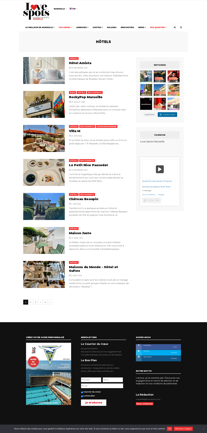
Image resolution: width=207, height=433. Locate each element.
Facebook (160, 346)
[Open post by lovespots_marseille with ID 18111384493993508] (174, 104)
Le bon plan (89, 396)
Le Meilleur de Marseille (39, 27)
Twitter (160, 351)
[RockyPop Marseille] (44, 104)
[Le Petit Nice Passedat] (44, 172)
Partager (161, 195)
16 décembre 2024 (79, 170)
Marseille (59, 9)
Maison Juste (80, 233)
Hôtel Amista (80, 63)
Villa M (74, 131)
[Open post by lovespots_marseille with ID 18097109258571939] (160, 90)
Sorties (97, 27)
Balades (111, 27)
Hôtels (74, 59)
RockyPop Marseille (86, 97)
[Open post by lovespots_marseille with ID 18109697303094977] (160, 104)
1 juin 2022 (76, 204)
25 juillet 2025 (78, 102)
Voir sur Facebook (149, 195)
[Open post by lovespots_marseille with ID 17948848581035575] (146, 90)
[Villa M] (44, 138)
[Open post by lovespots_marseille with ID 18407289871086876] (174, 76)
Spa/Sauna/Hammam (106, 126)
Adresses (81, 27)
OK (169, 429)
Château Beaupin (83, 199)
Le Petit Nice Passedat (88, 165)
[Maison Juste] (44, 240)
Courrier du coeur (92, 392)
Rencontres (127, 27)
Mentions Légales (183, 429)
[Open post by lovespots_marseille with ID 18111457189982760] (146, 104)
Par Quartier (157, 27)
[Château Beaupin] (44, 206)
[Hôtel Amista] (44, 70)
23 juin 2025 (76, 136)
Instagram (160, 357)
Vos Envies (65, 27)
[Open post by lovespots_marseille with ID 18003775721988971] (146, 76)
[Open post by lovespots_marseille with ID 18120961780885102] (160, 76)
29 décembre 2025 (79, 68)
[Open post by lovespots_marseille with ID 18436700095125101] (174, 90)
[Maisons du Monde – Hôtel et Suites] (44, 274)
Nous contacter (145, 404)
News (141, 27)
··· (40, 302)
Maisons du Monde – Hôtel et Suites (93, 269)
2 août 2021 (76, 275)
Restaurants (95, 92)
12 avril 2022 (77, 238)
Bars (72, 92)
